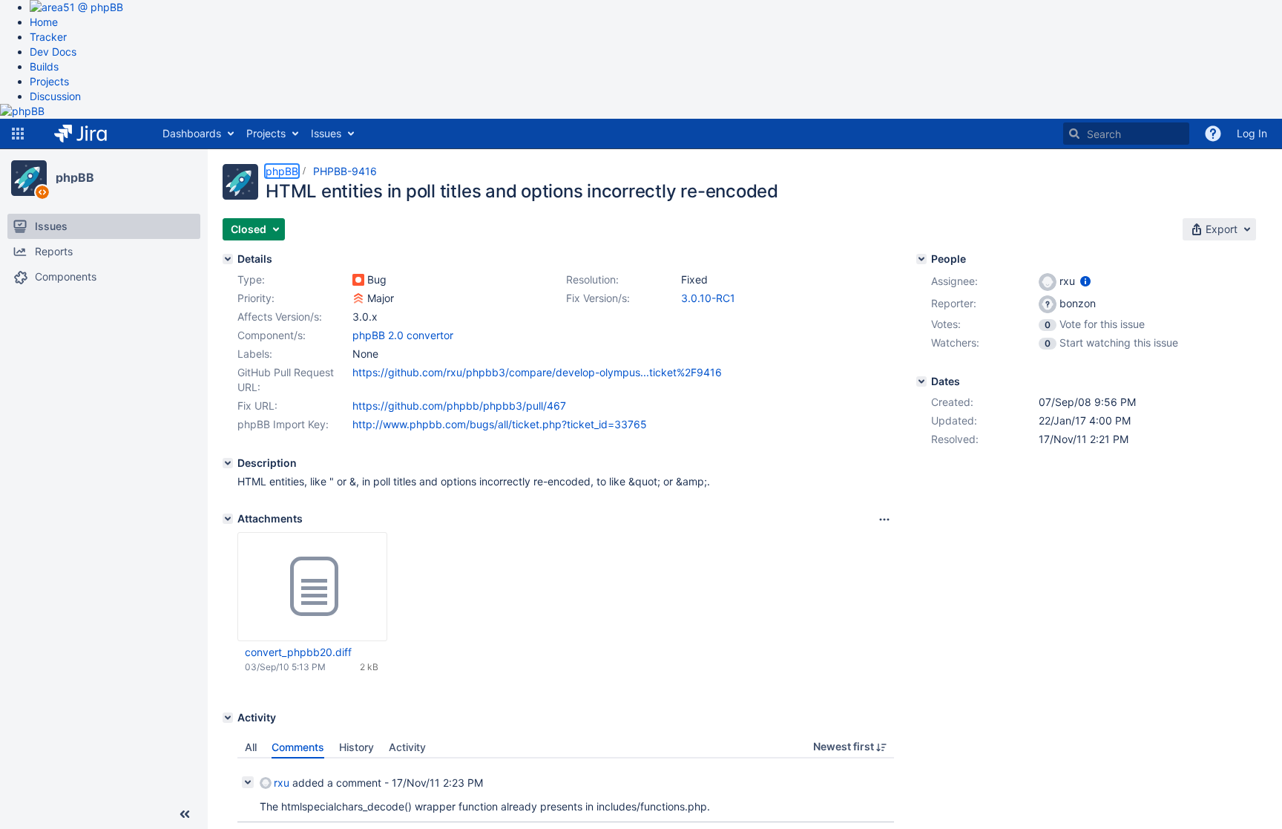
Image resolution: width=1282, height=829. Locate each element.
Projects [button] (266, 133)
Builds (44, 66)
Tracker (48, 36)
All (251, 747)
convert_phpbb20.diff (298, 652)
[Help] (1213, 133)
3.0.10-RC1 (708, 298)
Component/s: (271, 335)
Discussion (55, 96)
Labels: (254, 353)
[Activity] (228, 717)
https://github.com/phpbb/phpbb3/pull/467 (459, 405)
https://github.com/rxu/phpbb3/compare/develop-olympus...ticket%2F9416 (537, 372)
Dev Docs (53, 51)
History (356, 747)
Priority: (256, 298)
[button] (17, 133)
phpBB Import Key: (283, 424)
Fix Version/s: (598, 298)
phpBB (75, 177)
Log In (1252, 133)
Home (44, 22)
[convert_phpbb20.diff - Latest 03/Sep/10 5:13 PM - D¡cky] (312, 587)
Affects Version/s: (279, 316)
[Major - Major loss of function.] (358, 298)
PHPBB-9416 (345, 171)
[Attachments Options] (884, 519)
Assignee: (954, 281)
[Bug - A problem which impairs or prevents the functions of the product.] (358, 280)
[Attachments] (228, 519)
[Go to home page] (91, 133)
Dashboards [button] (191, 133)
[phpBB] (29, 178)
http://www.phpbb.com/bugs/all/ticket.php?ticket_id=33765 (499, 424)
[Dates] (921, 381)
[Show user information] (1085, 281)
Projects (49, 81)
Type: (251, 279)
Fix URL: (257, 405)
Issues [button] (326, 133)
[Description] (228, 463)
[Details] (228, 259)
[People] (921, 259)
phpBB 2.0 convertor (402, 335)
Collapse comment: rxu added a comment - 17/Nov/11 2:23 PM (248, 782)
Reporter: (953, 303)
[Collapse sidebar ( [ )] (184, 814)
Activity (407, 747)
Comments (298, 747)
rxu (281, 782)
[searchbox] (1126, 133)
